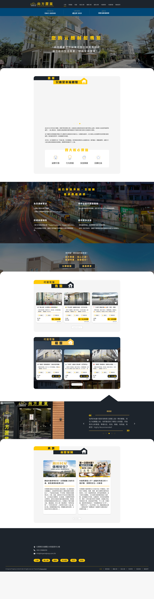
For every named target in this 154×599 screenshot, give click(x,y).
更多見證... (77, 520)
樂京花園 (67, 320)
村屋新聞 (110, 4)
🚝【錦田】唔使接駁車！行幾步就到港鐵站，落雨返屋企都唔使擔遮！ (56, 364)
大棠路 (94, 318)
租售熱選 (107, 571)
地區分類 (123, 571)
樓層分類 (115, 571)
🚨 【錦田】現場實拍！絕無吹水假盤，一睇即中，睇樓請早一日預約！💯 (113, 364)
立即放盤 (67, 266)
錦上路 (38, 318)
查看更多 (87, 266)
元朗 (36, 562)
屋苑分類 (96, 4)
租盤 (76, 4)
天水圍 (66, 318)
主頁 (65, 4)
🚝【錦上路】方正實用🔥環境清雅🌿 (47, 307)
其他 (38, 320)
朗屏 (55, 562)
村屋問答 (103, 4)
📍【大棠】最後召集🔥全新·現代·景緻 (104, 307)
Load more (76, 327)
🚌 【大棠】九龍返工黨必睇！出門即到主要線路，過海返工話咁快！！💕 (85, 364)
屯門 (73, 562)
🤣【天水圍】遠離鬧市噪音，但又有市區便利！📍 (78, 307)
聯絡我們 (118, 4)
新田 (81, 562)
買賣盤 (70, 4)
